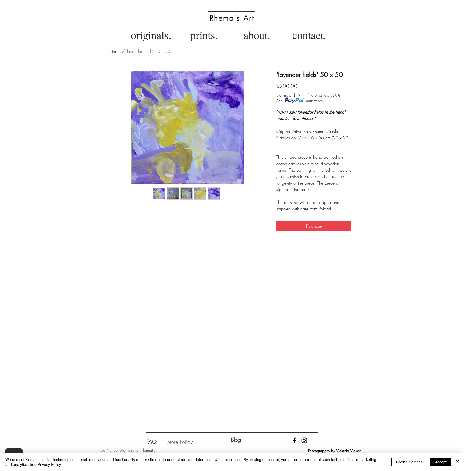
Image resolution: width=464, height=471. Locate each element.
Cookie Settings (409, 462)
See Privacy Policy (45, 464)
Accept (441, 462)
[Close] (457, 462)
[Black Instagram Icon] (304, 440)
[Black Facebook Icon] (295, 440)
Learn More (314, 100)
